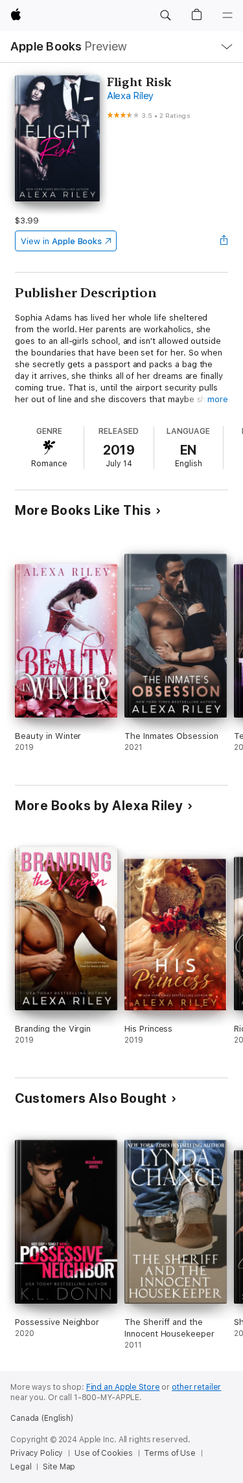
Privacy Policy (36, 1453)
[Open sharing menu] (224, 241)
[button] (165, 15)
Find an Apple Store (123, 1387)
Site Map (59, 1466)
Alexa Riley (130, 96)
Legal (20, 1466)
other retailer (196, 1387)
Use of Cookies (103, 1453)
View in (61, 241)
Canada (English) (41, 1418)
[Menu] (227, 15)
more (217, 399)
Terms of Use (170, 1453)
